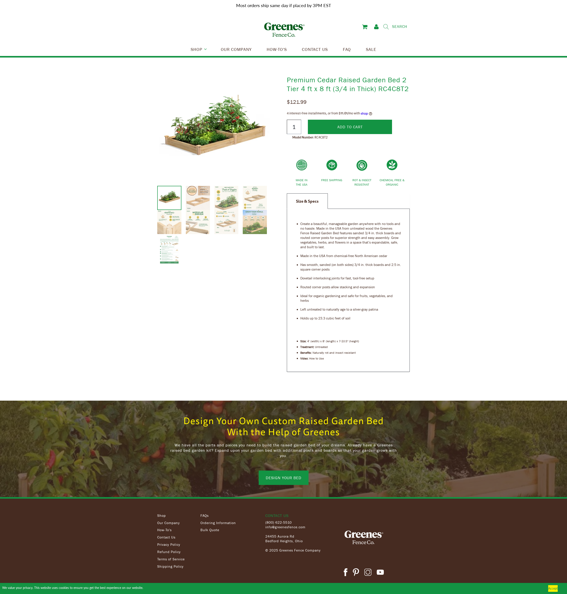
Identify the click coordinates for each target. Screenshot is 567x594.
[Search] (386, 27)
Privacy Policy (168, 544)
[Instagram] (367, 572)
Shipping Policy (170, 566)
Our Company (168, 523)
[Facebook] (345, 572)
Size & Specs (307, 201)
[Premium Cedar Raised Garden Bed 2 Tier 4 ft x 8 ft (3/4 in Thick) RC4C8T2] (214, 130)
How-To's (164, 530)
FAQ (347, 49)
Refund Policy (169, 552)
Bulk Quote (209, 530)
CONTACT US (315, 49)
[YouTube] (380, 572)
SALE (371, 49)
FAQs (204, 515)
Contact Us (166, 537)
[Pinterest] (356, 572)
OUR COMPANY (236, 49)
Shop (161, 515)
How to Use (316, 358)
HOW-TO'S (277, 49)
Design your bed (283, 477)
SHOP (196, 49)
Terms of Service (171, 559)
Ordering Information (218, 523)
